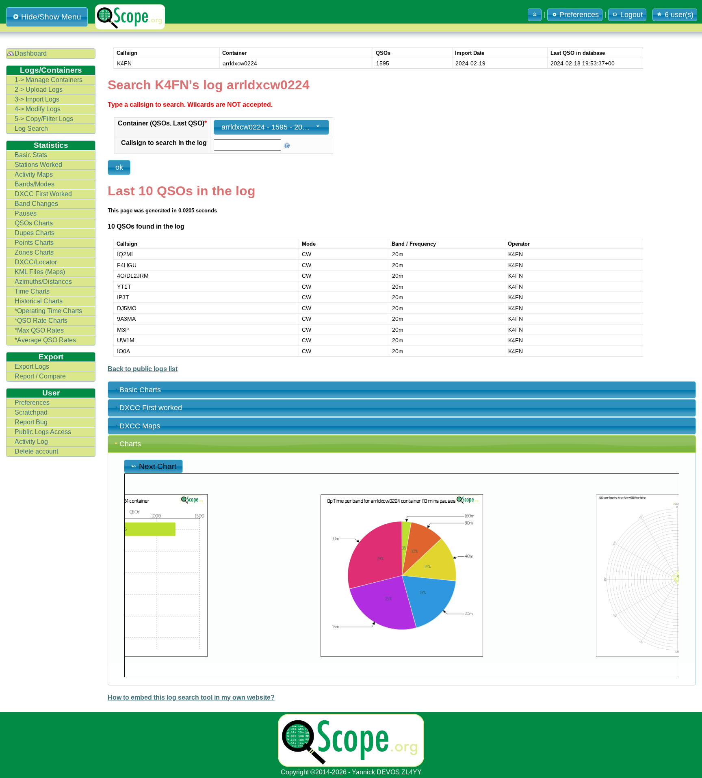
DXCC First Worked (43, 193)
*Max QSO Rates (39, 330)
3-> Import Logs (37, 99)
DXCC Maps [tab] (139, 426)
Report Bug (31, 422)
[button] (535, 15)
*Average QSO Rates (45, 340)
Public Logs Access (43, 431)
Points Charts (34, 242)
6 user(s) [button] (679, 15)
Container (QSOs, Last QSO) (162, 123)
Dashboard (31, 53)
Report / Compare (40, 376)
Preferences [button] (579, 15)
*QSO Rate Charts (41, 320)
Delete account (36, 451)
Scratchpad (31, 412)
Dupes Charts (34, 232)
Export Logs (32, 366)
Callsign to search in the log (164, 142)
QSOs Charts (34, 223)
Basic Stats (31, 154)
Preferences (32, 402)
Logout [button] (631, 15)
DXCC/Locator (36, 262)
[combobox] (271, 127)
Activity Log (31, 441)
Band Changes (36, 203)
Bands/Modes (34, 184)
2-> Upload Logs (39, 89)
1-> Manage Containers (48, 79)
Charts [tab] (130, 444)
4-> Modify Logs (38, 109)
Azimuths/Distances (43, 281)
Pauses (26, 213)
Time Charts (32, 291)
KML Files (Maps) (40, 271)
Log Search (31, 128)
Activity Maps (34, 174)
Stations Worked (38, 164)
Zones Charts (34, 252)
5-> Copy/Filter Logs (44, 118)
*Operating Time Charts (48, 310)
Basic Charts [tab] (140, 390)
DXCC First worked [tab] (150, 408)
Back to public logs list (143, 368)
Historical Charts (39, 301)
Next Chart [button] (157, 466)
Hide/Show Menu (51, 17)
